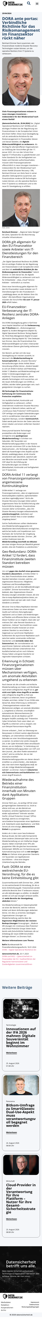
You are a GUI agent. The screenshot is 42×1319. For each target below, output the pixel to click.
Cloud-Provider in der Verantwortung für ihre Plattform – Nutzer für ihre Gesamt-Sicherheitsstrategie (21, 1198)
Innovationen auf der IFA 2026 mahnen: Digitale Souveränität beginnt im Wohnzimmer (21, 1037)
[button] (37, 4)
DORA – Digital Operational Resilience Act (19, 950)
